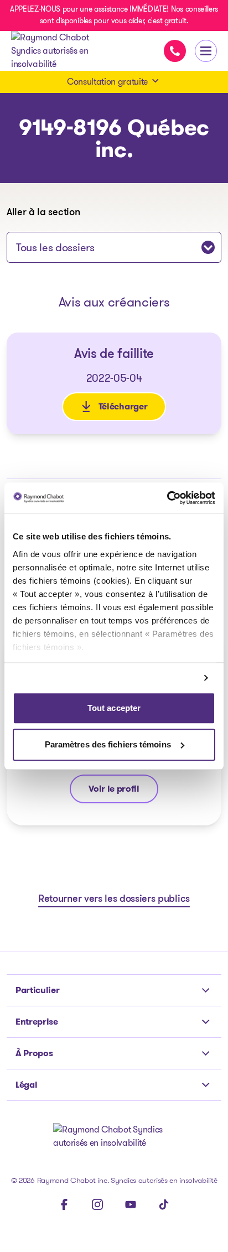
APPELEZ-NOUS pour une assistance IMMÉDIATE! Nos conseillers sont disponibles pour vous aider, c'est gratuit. (114, 14)
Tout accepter (114, 708)
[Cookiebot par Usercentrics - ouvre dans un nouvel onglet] (166, 498)
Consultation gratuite (107, 81)
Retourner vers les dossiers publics (114, 900)
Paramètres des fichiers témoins (108, 744)
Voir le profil (113, 791)
